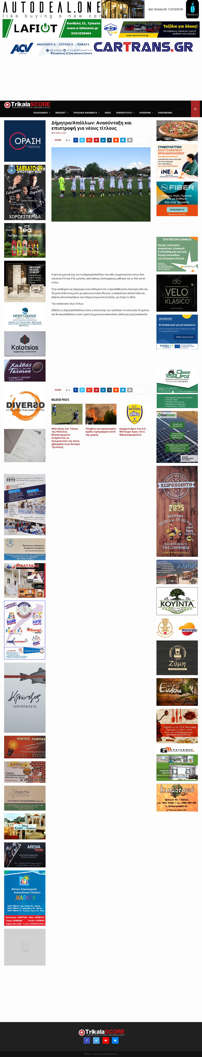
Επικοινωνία (165, 112)
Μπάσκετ (60, 112)
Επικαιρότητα (124, 112)
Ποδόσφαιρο (40, 112)
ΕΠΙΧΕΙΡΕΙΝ (145, 112)
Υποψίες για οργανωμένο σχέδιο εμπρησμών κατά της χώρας (100, 432)
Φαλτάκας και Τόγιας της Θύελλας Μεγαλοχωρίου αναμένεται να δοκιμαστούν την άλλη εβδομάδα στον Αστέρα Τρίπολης (65, 438)
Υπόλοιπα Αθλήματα (85, 112)
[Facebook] (176, 109)
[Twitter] (180, 109)
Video (108, 112)
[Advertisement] (101, 78)
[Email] (187, 109)
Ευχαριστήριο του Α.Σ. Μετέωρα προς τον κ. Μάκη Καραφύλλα (132, 432)
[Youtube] (184, 109)
